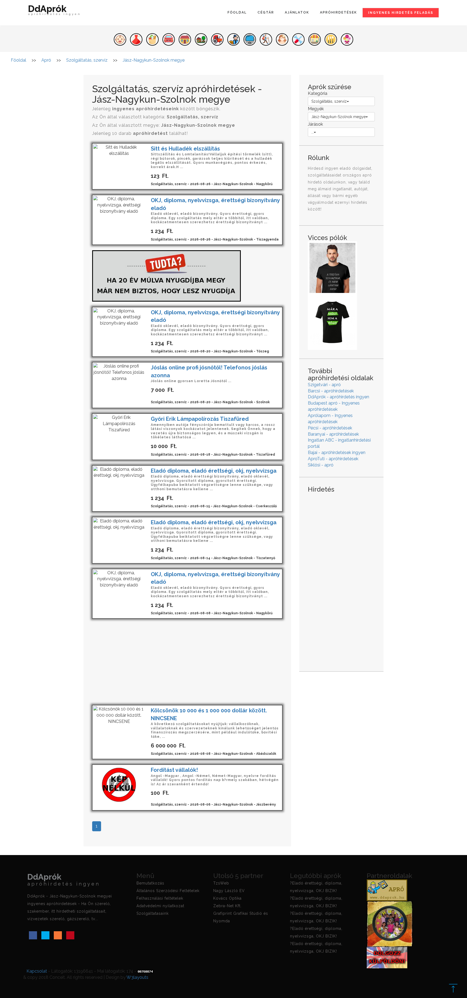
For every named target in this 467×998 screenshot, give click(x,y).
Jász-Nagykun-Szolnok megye (338, 117)
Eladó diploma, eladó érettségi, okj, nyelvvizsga (213, 471)
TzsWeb (221, 883)
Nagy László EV (229, 891)
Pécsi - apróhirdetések (330, 427)
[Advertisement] (187, 662)
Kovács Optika (227, 898)
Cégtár (266, 12)
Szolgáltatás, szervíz (329, 101)
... (312, 132)
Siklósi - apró (320, 465)
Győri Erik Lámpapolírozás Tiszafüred (200, 419)
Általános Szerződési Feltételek (167, 891)
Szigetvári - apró (324, 384)
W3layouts (137, 977)
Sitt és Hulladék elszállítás (185, 148)
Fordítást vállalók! (174, 770)
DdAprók (54, 10)
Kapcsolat (36, 971)
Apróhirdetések (338, 12)
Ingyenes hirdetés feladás (400, 13)
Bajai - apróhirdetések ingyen (336, 452)
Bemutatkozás (150, 883)
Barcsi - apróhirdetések (331, 390)
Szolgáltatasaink (152, 913)
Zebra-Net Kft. (227, 906)
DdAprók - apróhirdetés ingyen (338, 396)
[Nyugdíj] (166, 275)
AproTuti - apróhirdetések (333, 458)
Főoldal (237, 12)
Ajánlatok (297, 12)
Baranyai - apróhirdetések (333, 434)
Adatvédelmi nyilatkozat (160, 906)
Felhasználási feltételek (159, 898)
